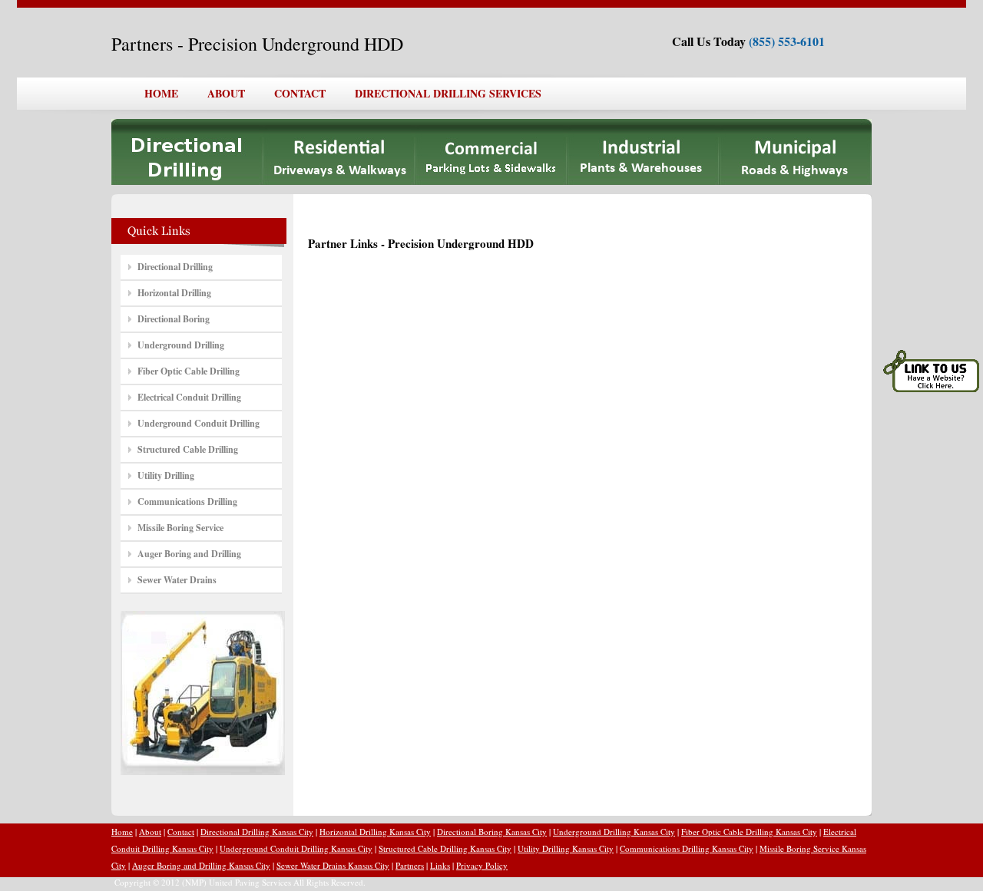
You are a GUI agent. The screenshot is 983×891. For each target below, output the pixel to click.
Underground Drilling (180, 344)
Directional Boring (173, 318)
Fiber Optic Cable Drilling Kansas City (749, 831)
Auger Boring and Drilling (189, 553)
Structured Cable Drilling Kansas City (445, 848)
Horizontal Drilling (174, 292)
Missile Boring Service (180, 527)
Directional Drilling (175, 266)
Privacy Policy (482, 865)
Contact (180, 831)
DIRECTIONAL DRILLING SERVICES (448, 93)
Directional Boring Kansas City (492, 831)
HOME (161, 93)
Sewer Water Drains (177, 579)
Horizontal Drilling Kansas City (375, 831)
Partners (410, 865)
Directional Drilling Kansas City (256, 831)
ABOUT (226, 93)
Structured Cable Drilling (187, 449)
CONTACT (300, 93)
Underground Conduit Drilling (198, 423)
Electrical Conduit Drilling (189, 397)
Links (440, 865)
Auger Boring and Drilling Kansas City (201, 865)
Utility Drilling (165, 475)
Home (122, 831)
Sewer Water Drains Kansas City (332, 865)
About (150, 831)
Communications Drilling (187, 501)
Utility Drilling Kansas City (566, 848)
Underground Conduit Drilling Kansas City (296, 848)
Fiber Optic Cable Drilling (188, 371)
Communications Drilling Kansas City (686, 848)
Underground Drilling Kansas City (614, 831)
